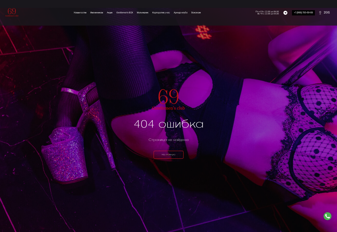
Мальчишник (142, 13)
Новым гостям (80, 13)
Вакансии (196, 13)
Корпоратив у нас (161, 13)
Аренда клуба (180, 13)
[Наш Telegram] (285, 13)
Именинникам (96, 13)
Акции (109, 13)
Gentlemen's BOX (124, 13)
